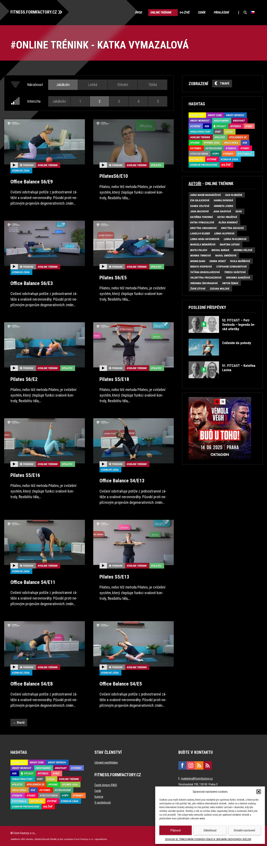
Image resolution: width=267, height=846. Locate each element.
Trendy (229, 153)
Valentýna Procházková (206, 277)
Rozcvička (231, 142)
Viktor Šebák (230, 283)
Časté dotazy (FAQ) (105, 785)
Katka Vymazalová (202, 222)
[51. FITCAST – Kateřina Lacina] (222, 381)
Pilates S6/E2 (24, 379)
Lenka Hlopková (224, 233)
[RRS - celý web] (199, 765)
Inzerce (98, 796)
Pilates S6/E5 (113, 278)
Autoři (195, 183)
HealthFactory (201, 131)
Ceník (201, 12)
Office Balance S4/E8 (31, 684)
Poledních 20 (238, 137)
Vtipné (212, 159)
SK (245, 142)
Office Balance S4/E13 (121, 481)
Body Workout (200, 120)
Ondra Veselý (217, 261)
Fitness (236, 126)
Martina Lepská (230, 244)
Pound (195, 142)
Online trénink (160, 12)
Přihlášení (221, 12)
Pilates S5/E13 (114, 577)
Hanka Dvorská (223, 200)
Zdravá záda (22, 170)
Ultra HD (197, 159)
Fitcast (221, 126)
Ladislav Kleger (200, 233)
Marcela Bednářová (202, 244)
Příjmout (175, 830)
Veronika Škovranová (204, 283)
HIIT (219, 131)
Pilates (156, 165)
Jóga (230, 131)
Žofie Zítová (197, 288)
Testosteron (200, 153)
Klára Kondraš (228, 222)
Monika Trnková (200, 255)
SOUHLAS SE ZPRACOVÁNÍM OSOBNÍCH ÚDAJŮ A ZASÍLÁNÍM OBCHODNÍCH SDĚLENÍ (208, 839)
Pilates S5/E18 (114, 379)
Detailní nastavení (244, 830)
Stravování (214, 148)
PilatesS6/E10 (113, 176)
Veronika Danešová (238, 277)
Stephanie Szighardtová (231, 266)
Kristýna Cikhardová (203, 228)
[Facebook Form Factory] (182, 765)
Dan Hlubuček (233, 195)
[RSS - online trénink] (207, 765)
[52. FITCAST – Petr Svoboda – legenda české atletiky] (222, 336)
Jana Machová (199, 211)
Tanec (245, 148)
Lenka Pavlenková (235, 239)
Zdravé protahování (204, 164)
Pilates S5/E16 (25, 475)
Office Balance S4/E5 (120, 684)
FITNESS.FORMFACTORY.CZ (33, 12)
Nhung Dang (197, 261)
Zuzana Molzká (219, 288)
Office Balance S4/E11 (32, 582)
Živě (187, 12)
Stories (196, 148)
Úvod (138, 12)
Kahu (239, 211)
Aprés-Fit (197, 115)
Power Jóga (212, 142)
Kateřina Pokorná (201, 217)
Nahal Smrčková (226, 255)
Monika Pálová (243, 250)
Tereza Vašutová (235, 272)
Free (249, 126)
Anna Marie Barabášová (205, 195)
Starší (19, 722)
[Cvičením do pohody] (220, 359)
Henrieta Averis (223, 206)
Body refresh (236, 115)
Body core (215, 115)
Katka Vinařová (227, 217)
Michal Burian (220, 250)
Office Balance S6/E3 (31, 283)
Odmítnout (210, 830)
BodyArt (239, 120)
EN (207, 126)
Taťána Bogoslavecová (205, 272)
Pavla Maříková (240, 261)
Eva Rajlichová (199, 200)
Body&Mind (222, 120)
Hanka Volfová (199, 206)
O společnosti (102, 802)
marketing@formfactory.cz (197, 778)
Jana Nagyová (222, 211)
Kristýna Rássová (232, 228)
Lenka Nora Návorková (204, 239)
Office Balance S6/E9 (31, 182)
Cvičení (196, 126)
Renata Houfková (201, 266)
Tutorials (245, 153)
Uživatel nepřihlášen (106, 762)
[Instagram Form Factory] (191, 765)
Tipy (216, 153)
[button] (259, 792)
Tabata (231, 148)
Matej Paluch (198, 250)
